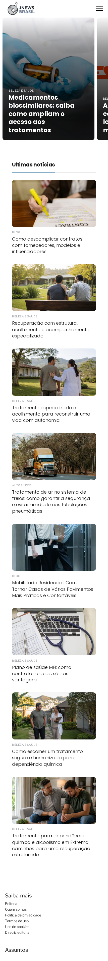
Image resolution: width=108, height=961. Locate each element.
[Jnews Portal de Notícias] (23, 8)
